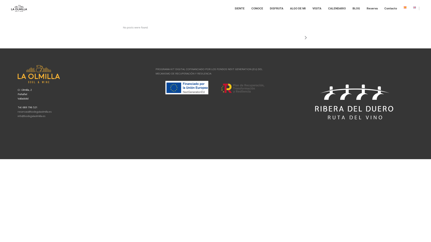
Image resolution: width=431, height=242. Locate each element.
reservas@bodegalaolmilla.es (35, 111)
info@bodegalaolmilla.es (31, 116)
